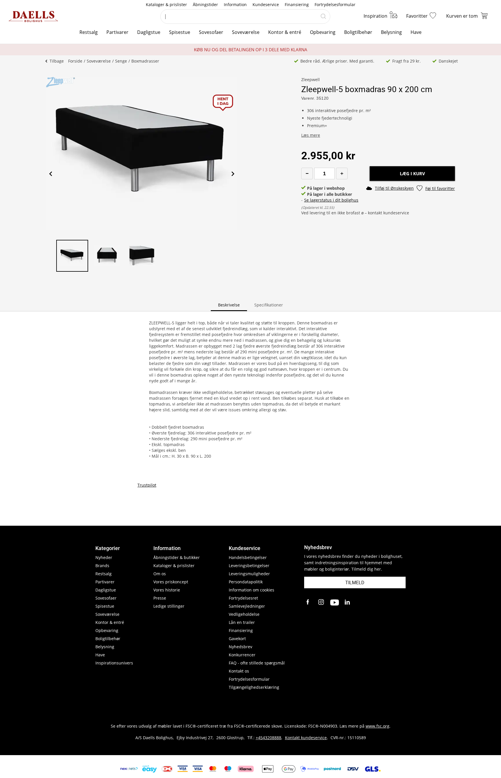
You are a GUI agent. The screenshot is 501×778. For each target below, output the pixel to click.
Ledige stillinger (168, 606)
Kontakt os (239, 671)
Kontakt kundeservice (306, 737)
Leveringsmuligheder (249, 573)
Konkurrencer (242, 655)
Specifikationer (268, 305)
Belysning (391, 32)
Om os (159, 573)
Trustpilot (146, 485)
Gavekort (237, 638)
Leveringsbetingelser (249, 565)
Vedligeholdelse (244, 614)
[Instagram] (321, 602)
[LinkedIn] (347, 602)
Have (416, 32)
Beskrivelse (229, 305)
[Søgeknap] (323, 16)
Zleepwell (310, 79)
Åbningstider (205, 4)
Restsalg (88, 32)
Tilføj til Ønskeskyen (394, 188)
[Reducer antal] (307, 173)
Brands (102, 565)
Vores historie (166, 590)
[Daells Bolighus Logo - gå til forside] (33, 16)
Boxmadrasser (145, 61)
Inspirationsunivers (114, 663)
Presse (159, 598)
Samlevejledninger (247, 606)
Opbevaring (322, 32)
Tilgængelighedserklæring (254, 687)
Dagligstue (148, 32)
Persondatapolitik (246, 582)
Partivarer (117, 32)
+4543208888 (268, 737)
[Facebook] (308, 602)
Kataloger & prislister (166, 4)
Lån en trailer (242, 622)
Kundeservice (266, 4)
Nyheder (103, 557)
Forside (75, 61)
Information (235, 4)
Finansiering (297, 4)
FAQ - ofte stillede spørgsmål (257, 663)
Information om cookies (251, 590)
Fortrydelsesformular (335, 4)
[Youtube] (334, 602)
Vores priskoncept (170, 582)
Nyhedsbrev (240, 646)
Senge (121, 61)
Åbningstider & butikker (176, 557)
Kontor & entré (284, 32)
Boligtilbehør (358, 32)
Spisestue (179, 32)
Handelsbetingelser (248, 557)
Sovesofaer (211, 32)
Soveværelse (245, 32)
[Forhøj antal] (342, 173)
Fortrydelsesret (243, 598)
